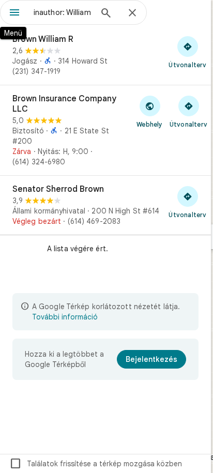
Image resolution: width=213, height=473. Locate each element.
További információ (65, 317)
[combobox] (63, 12)
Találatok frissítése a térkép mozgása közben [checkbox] (95, 463)
